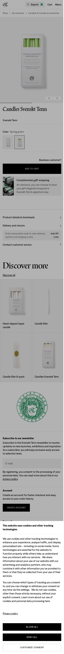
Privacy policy (10, 613)
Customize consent (32, 647)
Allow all (32, 627)
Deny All (32, 637)
